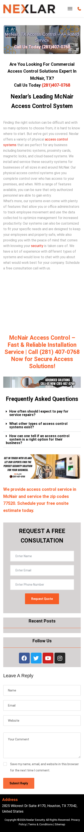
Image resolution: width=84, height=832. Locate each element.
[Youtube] (48, 658)
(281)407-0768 (56, 85)
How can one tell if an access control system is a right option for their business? (37, 439)
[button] (42, 413)
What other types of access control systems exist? (38, 425)
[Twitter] (36, 658)
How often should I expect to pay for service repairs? (38, 413)
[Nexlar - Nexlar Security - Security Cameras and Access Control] (29, 8)
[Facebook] (24, 658)
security (37, 246)
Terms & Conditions (40, 824)
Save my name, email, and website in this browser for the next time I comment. (44, 767)
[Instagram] (59, 658)
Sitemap (60, 824)
